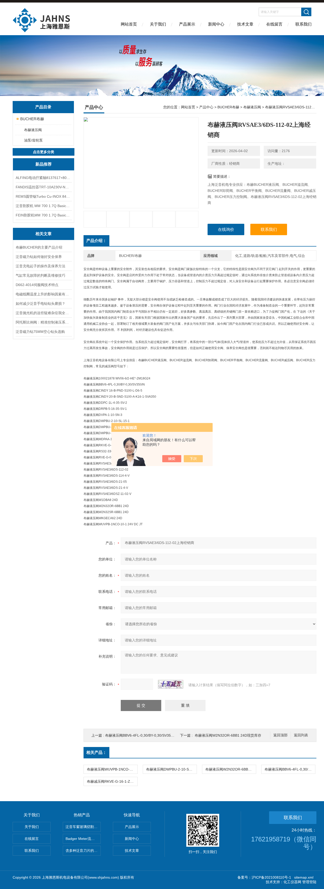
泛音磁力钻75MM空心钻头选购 (40, 332)
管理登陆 (309, 882)
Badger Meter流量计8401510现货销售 (83, 839)
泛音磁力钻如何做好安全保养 (39, 257)
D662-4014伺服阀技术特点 (37, 285)
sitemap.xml (303, 877)
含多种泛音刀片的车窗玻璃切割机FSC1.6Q (83, 850)
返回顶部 (280, 735)
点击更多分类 (43, 152)
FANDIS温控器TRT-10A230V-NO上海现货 (43, 187)
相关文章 (43, 234)
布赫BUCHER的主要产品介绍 (39, 247)
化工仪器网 (292, 882)
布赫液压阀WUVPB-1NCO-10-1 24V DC (112, 769)
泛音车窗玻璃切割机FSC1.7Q (83, 827)
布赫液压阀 (33, 130)
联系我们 (303, 24)
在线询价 (226, 229)
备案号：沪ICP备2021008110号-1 (264, 877)
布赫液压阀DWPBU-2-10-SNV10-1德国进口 (171, 769)
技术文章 (245, 24)
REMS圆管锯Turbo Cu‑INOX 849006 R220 (43, 196)
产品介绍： (96, 240)
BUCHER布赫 (32, 119)
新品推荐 (43, 164)
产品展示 (187, 24)
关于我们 (158, 24)
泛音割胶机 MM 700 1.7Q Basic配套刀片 (43, 206)
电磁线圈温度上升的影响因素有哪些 (43, 294)
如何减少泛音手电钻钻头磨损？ (40, 303)
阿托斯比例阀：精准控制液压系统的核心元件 (43, 322)
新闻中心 (216, 24)
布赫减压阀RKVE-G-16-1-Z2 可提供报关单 (112, 781)
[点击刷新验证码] (170, 684)
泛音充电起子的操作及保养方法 (40, 266)
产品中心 (206, 107)
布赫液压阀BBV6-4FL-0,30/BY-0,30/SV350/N (140, 735)
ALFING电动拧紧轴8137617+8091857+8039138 (43, 178)
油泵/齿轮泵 (33, 140)
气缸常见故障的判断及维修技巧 (40, 275)
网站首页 (129, 24)
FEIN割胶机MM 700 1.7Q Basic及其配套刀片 (43, 215)
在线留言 (274, 24)
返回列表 (301, 735)
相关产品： (96, 752)
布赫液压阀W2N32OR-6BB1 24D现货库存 (228, 735)
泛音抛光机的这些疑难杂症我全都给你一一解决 (43, 313)
